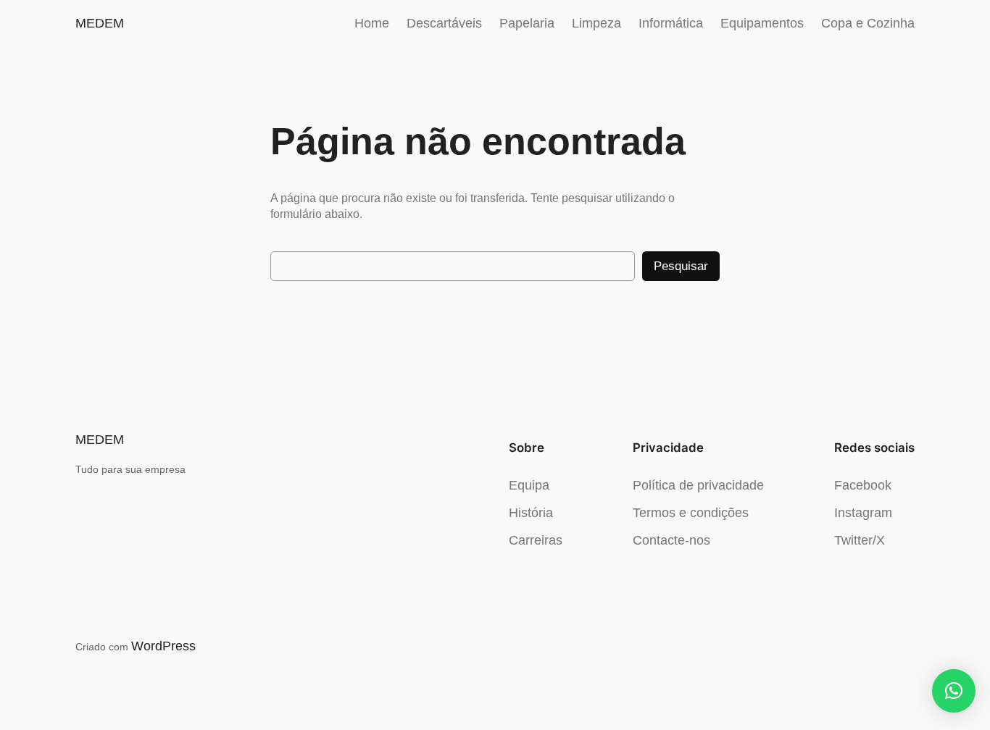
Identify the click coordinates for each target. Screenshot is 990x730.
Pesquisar (681, 266)
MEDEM (99, 23)
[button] (954, 691)
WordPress (163, 646)
